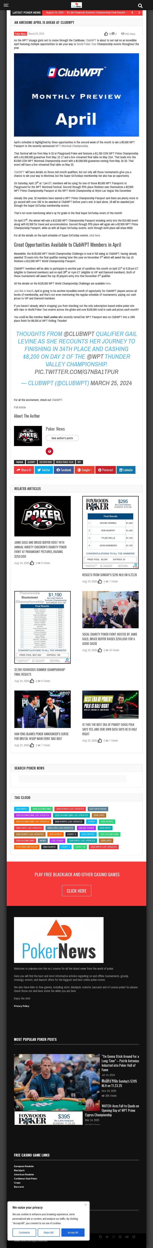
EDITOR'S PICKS (46, 462)
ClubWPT (91, 40)
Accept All (73, 1232)
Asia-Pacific (88, 834)
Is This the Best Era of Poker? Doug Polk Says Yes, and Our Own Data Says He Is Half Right (109, 729)
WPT (79, 462)
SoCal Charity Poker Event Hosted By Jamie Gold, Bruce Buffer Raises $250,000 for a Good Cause (109, 639)
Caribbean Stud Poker (25, 1178)
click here (94, 235)
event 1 (65, 847)
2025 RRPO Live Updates (82, 840)
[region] (48, 1221)
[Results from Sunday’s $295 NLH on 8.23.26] (110, 532)
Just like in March (23, 291)
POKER (91, 821)
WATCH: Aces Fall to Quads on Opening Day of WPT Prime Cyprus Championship (112, 1110)
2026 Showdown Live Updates (32, 815)
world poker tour (64, 462)
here (108, 283)
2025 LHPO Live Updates (29, 828)
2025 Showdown (109, 834)
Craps (17, 1182)
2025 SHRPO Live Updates (30, 834)
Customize (24, 1232)
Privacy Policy (21, 1006)
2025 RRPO (21, 809)
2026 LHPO (99, 815)
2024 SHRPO (49, 847)
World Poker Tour (86, 44)
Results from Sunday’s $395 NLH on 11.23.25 (119, 1083)
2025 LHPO (106, 840)
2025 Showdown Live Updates (71, 815)
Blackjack (19, 1170)
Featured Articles (27, 847)
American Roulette (24, 1174)
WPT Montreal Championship (71, 146)
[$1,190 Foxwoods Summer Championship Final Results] (42, 627)
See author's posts (62, 438)
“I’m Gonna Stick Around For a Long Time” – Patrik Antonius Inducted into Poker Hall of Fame (120, 1063)
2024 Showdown (25, 840)
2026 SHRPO (55, 834)
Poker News (20, 34)
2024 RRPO (105, 828)
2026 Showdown (42, 809)
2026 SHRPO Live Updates (68, 821)
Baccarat (19, 1187)
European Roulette (24, 1166)
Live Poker (57, 840)
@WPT (95, 356)
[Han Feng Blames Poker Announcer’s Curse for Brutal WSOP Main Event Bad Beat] (42, 709)
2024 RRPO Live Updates (104, 847)
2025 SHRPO (107, 821)
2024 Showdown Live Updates (32, 821)
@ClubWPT (79, 333)
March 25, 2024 (111, 383)
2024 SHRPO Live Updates (70, 809)
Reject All (49, 1232)
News (43, 840)
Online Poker (86, 828)
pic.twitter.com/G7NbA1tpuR (76, 371)
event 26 (80, 847)
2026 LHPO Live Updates (60, 828)
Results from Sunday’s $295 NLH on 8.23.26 (109, 575)
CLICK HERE (76, 890)
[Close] (85, 1204)
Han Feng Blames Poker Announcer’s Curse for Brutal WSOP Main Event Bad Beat (41, 736)
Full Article (20, 407)
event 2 (71, 834)
